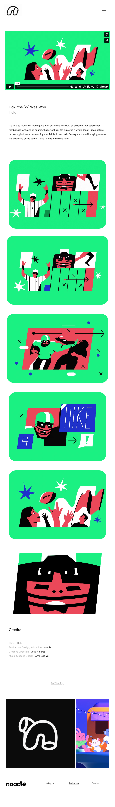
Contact (95, 783)
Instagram (50, 783)
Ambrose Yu (42, 655)
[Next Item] (104, 733)
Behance (74, 783)
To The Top (57, 683)
